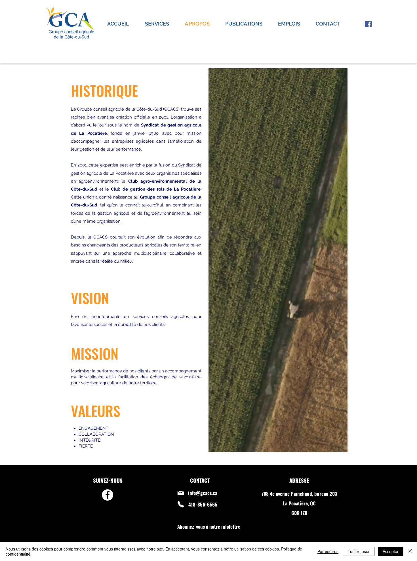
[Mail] (180, 493)
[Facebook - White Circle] (107, 495)
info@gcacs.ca (202, 492)
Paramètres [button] (327, 551)
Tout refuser (359, 551)
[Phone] (180, 504)
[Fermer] (410, 551)
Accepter (391, 551)
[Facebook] (368, 24)
